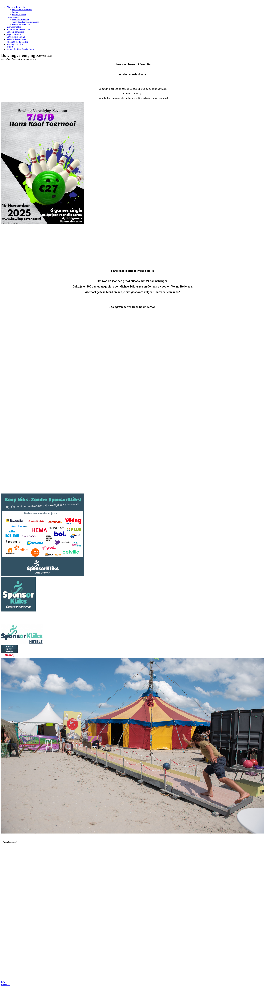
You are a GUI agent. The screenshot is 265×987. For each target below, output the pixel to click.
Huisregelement (19, 14)
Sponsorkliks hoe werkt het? (19, 29)
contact (10, 47)
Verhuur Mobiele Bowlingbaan (20, 49)
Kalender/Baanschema (16, 39)
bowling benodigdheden (17, 42)
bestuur (15, 12)
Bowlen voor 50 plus (16, 37)
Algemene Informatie (16, 7)
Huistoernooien (13, 17)
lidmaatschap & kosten (22, 9)
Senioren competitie (15, 32)
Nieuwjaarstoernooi (20, 19)
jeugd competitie (14, 34)
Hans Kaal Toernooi (21, 24)
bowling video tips (15, 44)
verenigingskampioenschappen (25, 22)
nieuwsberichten (14, 27)
